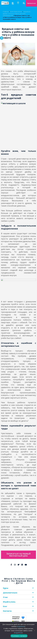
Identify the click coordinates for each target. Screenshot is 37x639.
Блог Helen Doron (16, 12)
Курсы (5, 588)
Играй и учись (9, 602)
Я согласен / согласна (19, 636)
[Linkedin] (22, 564)
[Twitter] (18, 564)
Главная (6, 12)
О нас (5, 597)
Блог (5, 606)
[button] (1, 38)
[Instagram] (14, 564)
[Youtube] (25, 564)
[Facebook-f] (11, 564)
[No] (34, 630)
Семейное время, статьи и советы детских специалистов (16, 13)
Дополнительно (10, 593)
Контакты (7, 611)
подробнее (21, 626)
